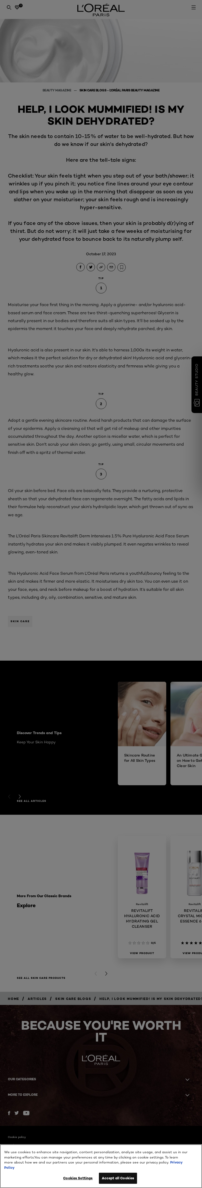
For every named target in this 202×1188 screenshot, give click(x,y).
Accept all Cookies (118, 1178)
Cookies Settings (78, 1178)
